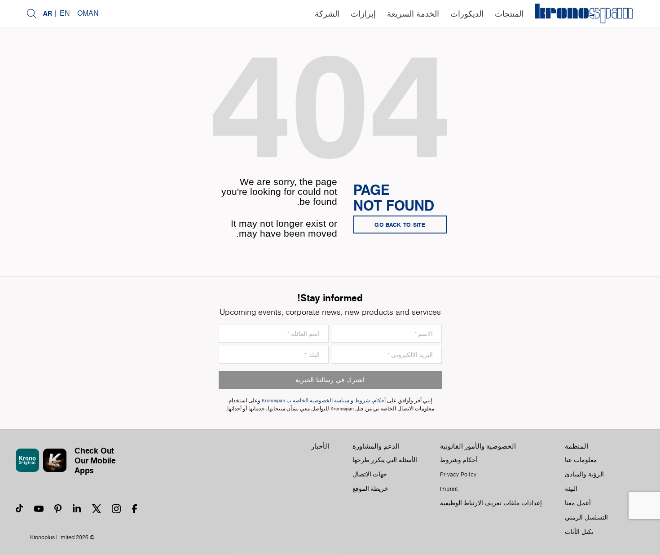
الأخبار (320, 446)
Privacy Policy (458, 474)
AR (47, 13)
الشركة (327, 14)
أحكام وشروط (459, 460)
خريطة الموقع (370, 489)
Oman (88, 13)
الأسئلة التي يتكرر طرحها (384, 460)
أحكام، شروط (370, 400)
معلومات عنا (581, 460)
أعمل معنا (577, 503)
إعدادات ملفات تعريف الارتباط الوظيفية (491, 503)
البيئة (571, 489)
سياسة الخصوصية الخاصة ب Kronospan (304, 400)
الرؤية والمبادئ (584, 474)
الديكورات (467, 14)
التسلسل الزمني (586, 517)
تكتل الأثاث (579, 532)
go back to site (400, 224)
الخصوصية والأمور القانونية (478, 446)
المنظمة (576, 446)
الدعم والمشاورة (376, 446)
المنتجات (509, 14)
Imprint (449, 489)
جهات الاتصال (369, 474)
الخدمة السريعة (413, 14)
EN (65, 13)
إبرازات (363, 14)
